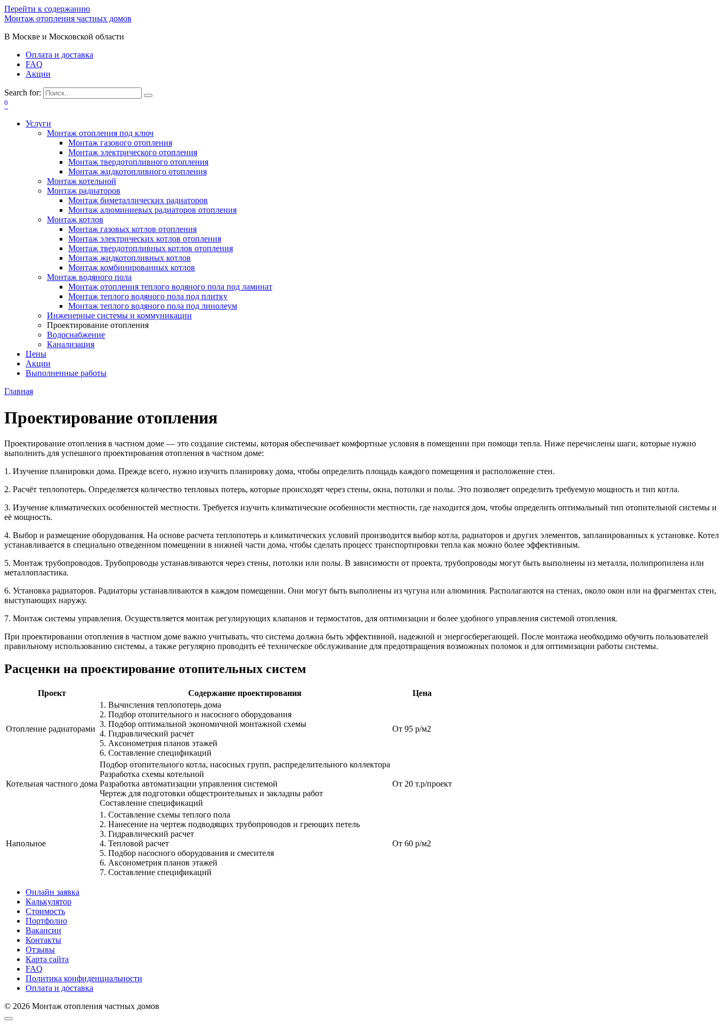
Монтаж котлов (75, 219)
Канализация (70, 344)
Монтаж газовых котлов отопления (132, 229)
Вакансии (43, 930)
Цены (36, 353)
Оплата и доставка (59, 54)
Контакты (43, 939)
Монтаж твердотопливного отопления (138, 161)
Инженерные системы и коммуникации (119, 315)
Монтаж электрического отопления (132, 152)
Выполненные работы (66, 373)
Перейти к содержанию (47, 8)
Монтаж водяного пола (89, 277)
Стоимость (45, 911)
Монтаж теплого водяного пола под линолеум (152, 305)
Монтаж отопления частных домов (68, 18)
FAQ (34, 64)
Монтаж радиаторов (83, 190)
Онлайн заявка (52, 891)
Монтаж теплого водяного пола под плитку (148, 296)
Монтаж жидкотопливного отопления (137, 171)
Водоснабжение (76, 334)
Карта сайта (47, 959)
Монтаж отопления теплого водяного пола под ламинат (170, 286)
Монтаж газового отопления (120, 142)
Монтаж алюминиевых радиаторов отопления (152, 209)
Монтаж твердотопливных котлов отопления (150, 248)
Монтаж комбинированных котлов (131, 267)
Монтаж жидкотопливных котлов (129, 257)
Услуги (38, 123)
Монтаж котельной (81, 181)
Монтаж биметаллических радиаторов (138, 200)
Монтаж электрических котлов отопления (144, 238)
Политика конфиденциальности (84, 978)
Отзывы (40, 949)
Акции (38, 73)
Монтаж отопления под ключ (100, 133)
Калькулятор (48, 901)
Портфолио (46, 920)
